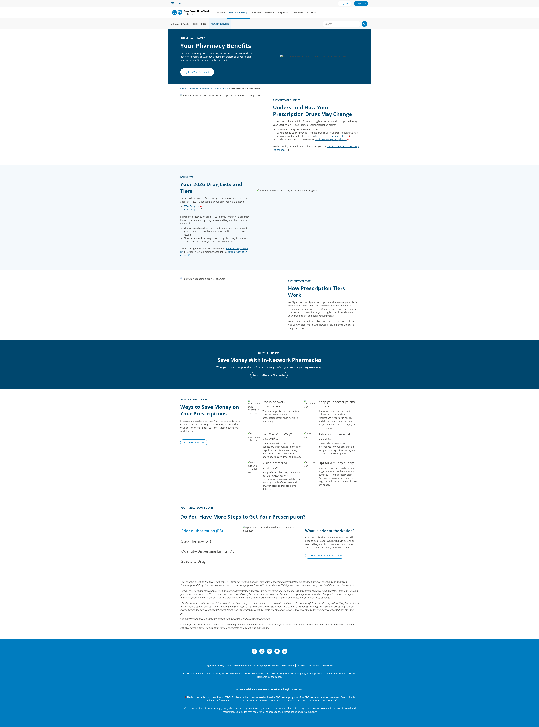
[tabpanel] (301, 550)
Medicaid (269, 12)
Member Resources (220, 23)
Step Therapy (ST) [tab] (196, 541)
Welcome (220, 12)
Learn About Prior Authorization (325, 555)
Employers (283, 12)
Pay (343, 3)
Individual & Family (238, 12)
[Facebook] (254, 652)
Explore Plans (199, 23)
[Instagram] (262, 652)
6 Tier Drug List (192, 206)
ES (180, 3)
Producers (298, 12)
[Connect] (269, 652)
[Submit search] (364, 24)
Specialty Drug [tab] (193, 561)
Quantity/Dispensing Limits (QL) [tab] (208, 551)
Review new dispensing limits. (331, 139)
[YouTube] (277, 652)
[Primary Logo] (191, 12)
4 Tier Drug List (192, 209)
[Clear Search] (357, 24)
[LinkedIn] (284, 652)
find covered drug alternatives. (331, 136)
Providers (311, 12)
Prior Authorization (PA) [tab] (202, 530)
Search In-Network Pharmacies (269, 375)
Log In (360, 3)
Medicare (256, 12)
